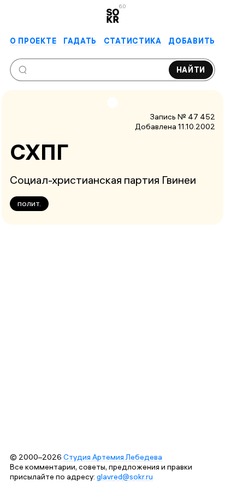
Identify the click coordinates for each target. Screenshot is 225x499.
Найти (191, 70)
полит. (29, 203)
